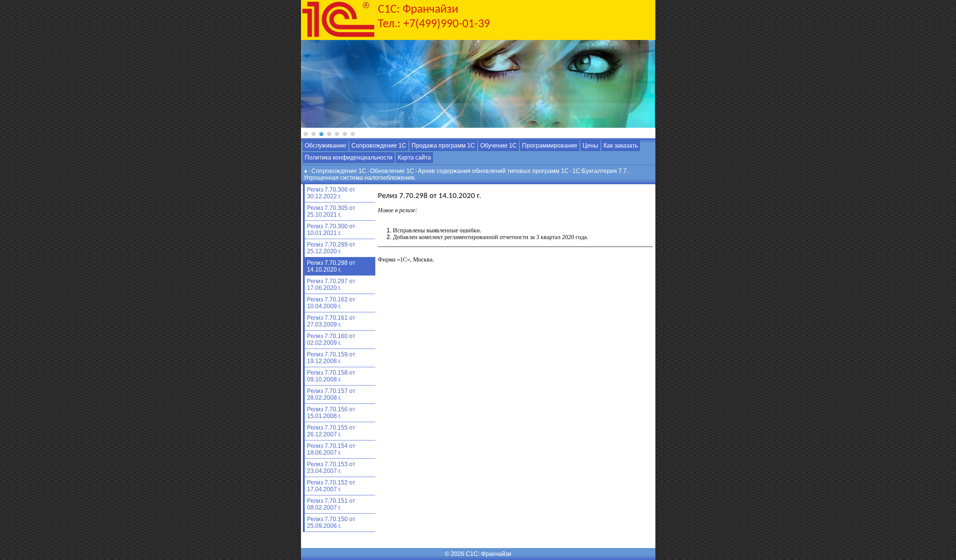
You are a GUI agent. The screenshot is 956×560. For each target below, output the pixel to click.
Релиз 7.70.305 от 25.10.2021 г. (331, 211)
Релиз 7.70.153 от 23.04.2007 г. (331, 467)
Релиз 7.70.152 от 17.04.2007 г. (331, 485)
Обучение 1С (498, 145)
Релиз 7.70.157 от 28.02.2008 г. (331, 394)
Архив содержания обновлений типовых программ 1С (493, 171)
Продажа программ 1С (443, 145)
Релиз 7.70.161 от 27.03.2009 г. (331, 321)
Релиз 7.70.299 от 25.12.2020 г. (331, 247)
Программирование (549, 145)
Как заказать (620, 145)
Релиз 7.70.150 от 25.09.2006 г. (331, 522)
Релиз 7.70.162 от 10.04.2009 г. (331, 302)
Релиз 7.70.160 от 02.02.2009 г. (331, 339)
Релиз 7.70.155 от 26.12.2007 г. (331, 430)
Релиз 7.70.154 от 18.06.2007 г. (331, 449)
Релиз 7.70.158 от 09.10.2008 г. (331, 376)
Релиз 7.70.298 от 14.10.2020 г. (331, 266)
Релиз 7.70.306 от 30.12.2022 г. (331, 192)
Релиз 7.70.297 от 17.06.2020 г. (331, 284)
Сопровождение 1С (378, 145)
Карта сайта (414, 157)
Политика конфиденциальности (348, 157)
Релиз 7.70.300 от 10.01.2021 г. (331, 229)
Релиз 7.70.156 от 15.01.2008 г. (331, 412)
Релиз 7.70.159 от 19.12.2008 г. (331, 357)
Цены (590, 145)
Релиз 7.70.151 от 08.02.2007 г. (331, 504)
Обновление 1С (392, 171)
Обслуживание (325, 145)
